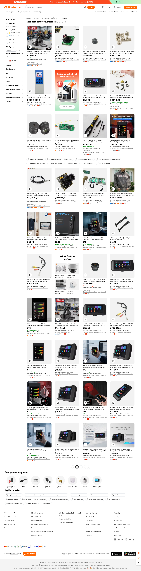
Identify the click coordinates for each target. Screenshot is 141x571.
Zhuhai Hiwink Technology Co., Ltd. (37, 246)
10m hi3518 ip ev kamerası (80, 495)
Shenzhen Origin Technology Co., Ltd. (66, 247)
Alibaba (28, 18)
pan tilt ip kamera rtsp (90, 163)
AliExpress (43, 562)
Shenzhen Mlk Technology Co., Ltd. (37, 148)
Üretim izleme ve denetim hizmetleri (42, 531)
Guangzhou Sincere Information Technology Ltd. (39, 206)
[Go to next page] (88, 467)
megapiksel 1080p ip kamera (37, 163)
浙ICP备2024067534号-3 (119, 568)
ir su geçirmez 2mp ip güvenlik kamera (109, 159)
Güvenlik (36, 18)
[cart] (109, 7)
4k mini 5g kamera (41, 499)
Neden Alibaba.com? (10, 517)
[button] (85, 7)
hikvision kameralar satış (36, 159)
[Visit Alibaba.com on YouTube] (130, 539)
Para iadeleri (89, 528)
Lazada (70, 562)
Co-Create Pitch (9, 520)
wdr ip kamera (47, 503)
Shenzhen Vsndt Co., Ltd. (34, 64)
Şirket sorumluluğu (9, 524)
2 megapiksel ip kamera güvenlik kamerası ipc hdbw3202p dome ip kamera (47, 495)
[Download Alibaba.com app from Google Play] (130, 554)
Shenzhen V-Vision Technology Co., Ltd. (122, 246)
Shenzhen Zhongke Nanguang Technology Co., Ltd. (95, 60)
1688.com (51, 562)
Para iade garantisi (36, 520)
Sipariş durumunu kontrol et (122, 524)
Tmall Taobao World (61, 562)
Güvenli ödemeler (36, 517)
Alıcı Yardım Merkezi (92, 517)
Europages (98, 562)
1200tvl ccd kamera (73, 163)
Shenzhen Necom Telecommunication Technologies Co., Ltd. (122, 148)
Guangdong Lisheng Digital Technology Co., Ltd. (95, 104)
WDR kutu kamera (13, 499)
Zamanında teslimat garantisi (39, 524)
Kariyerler (6, 528)
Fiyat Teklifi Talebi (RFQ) (66, 522)
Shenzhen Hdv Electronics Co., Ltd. (65, 202)
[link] (138, 552)
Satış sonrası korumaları (38, 528)
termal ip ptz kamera (56, 163)
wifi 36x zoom (27, 499)
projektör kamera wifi (119, 495)
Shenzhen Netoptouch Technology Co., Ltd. (39, 104)
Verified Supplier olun (120, 528)
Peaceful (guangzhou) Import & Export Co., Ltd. (95, 202)
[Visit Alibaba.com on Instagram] (126, 539)
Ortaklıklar (117, 531)
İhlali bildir (89, 535)
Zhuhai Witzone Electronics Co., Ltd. (93, 152)
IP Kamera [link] (64, 18)
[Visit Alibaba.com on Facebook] (115, 539)
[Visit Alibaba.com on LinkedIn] (118, 539)
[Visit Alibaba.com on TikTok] (134, 539)
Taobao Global (78, 562)
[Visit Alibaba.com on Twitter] (122, 539)
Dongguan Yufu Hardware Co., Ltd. (120, 60)
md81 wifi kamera (78, 499)
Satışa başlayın (118, 520)
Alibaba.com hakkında (11, 513)
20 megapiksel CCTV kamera (85, 159)
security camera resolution (15, 503)
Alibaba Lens (14, 553)
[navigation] (14, 243)
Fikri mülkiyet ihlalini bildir (93, 531)
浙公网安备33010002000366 (102, 568)
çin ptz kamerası (32, 503)
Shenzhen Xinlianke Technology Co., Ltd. (67, 60)
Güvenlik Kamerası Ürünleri (50, 18)
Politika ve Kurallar (36, 535)
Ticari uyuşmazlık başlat (93, 524)
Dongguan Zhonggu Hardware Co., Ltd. (121, 108)
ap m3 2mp (69, 159)
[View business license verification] (88, 568)
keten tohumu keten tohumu (100, 495)
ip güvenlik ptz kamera (55, 159)
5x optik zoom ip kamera (14, 495)
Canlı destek (90, 520)
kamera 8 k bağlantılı (114, 499)
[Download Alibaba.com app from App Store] (116, 554)
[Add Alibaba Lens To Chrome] (29, 554)
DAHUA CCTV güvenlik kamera (60, 499)
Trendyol (91, 562)
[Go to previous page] (73, 467)
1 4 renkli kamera (105, 163)
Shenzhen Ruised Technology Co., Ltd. (66, 148)
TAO (85, 562)
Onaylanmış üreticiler (65, 519)
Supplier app (66, 553)
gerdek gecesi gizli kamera (96, 499)
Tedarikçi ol (117, 517)
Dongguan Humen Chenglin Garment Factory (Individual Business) (122, 202)
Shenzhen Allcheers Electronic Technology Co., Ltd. (95, 247)
